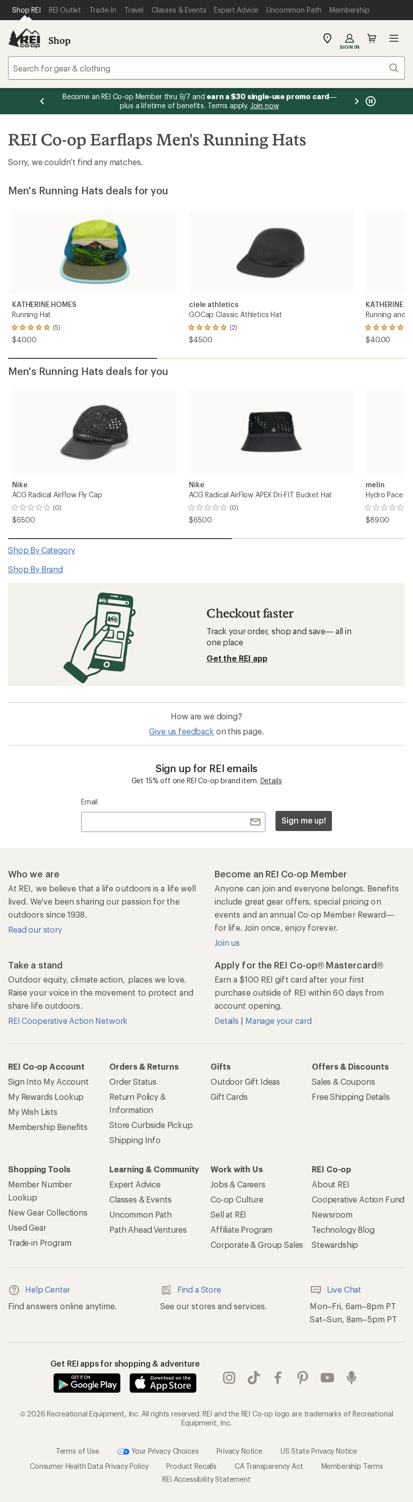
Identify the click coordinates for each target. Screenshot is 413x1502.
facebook (278, 1378)
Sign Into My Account (48, 1081)
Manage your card (278, 1020)
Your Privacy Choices (164, 1451)
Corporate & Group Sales (257, 1244)
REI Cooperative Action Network (67, 1020)
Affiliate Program (241, 1229)
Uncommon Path (140, 1214)
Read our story (35, 929)
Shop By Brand (35, 569)
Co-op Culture (237, 1199)
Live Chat (344, 1289)
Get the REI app (236, 658)
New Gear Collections (48, 1212)
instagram (229, 1378)
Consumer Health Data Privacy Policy (89, 1466)
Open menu (394, 38)
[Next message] (357, 101)
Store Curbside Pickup (151, 1125)
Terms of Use (77, 1451)
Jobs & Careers (238, 1184)
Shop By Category (41, 550)
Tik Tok (254, 1378)
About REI (331, 1184)
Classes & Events (140, 1199)
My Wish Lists (32, 1111)
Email (89, 801)
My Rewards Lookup (46, 1096)
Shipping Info (135, 1140)
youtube (327, 1378)
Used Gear (27, 1227)
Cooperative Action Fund (358, 1199)
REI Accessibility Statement (206, 1479)
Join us (227, 942)
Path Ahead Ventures (148, 1229)
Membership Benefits (48, 1127)
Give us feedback (181, 731)
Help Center (47, 1289)
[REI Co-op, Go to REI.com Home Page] (24, 38)
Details (271, 780)
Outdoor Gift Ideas (245, 1081)
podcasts (351, 1378)
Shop (59, 40)
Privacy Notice (239, 1451)
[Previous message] (42, 101)
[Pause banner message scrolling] (370, 101)
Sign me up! (304, 820)
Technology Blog (343, 1229)
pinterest (303, 1378)
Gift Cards (229, 1096)
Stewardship (335, 1244)
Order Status (133, 1081)
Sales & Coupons (343, 1081)
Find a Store (199, 1289)
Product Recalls (191, 1466)
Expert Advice (135, 1184)
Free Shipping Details (351, 1096)
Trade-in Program (39, 1242)
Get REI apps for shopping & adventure (125, 1363)
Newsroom (332, 1214)
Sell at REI (228, 1214)
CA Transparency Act (269, 1466)
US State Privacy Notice (319, 1451)
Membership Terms (352, 1466)
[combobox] (206, 68)
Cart (372, 38)
